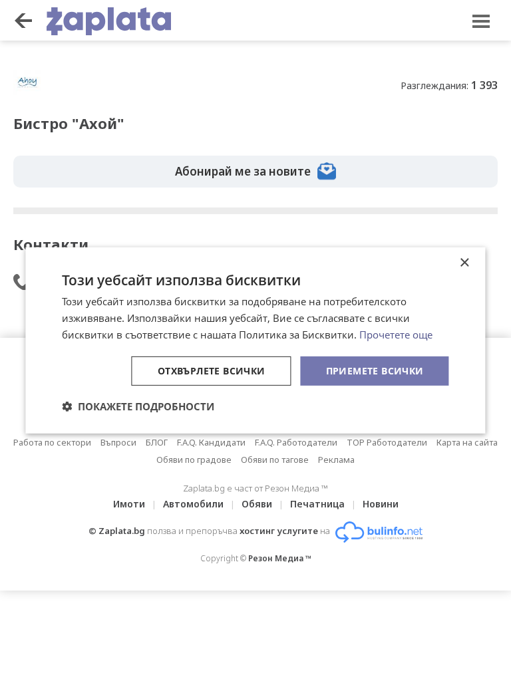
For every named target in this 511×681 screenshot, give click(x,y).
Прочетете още (395, 334)
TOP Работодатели (387, 442)
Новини (381, 503)
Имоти (129, 503)
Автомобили (193, 503)
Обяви (257, 503)
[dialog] (255, 340)
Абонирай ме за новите (243, 171)
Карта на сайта (467, 442)
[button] (138, 406)
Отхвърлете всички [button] (211, 370)
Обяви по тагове (275, 460)
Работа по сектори (52, 442)
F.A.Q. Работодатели (296, 442)
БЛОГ (157, 442)
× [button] (464, 263)
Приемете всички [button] (375, 370)
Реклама (336, 460)
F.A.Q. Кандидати (211, 442)
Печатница (317, 503)
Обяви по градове (194, 460)
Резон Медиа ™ (279, 558)
